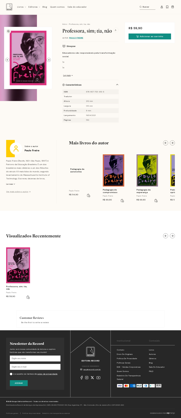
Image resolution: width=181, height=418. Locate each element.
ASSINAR (19, 383)
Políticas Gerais (124, 363)
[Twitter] (92, 378)
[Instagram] (86, 378)
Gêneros (152, 358)
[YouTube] (98, 378)
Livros (151, 350)
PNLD (151, 371)
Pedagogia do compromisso (110, 191)
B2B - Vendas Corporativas (129, 367)
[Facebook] (82, 378)
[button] (21, 7)
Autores (152, 354)
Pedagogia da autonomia (77, 170)
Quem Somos (123, 371)
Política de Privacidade (127, 358)
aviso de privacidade (47, 374)
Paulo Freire (76, 38)
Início (64, 24)
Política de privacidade (31, 413)
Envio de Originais (125, 354)
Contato (120, 350)
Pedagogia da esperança (143, 191)
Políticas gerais (12, 413)
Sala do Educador (157, 367)
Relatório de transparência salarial (56, 413)
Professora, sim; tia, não (16, 287)
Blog (151, 363)
